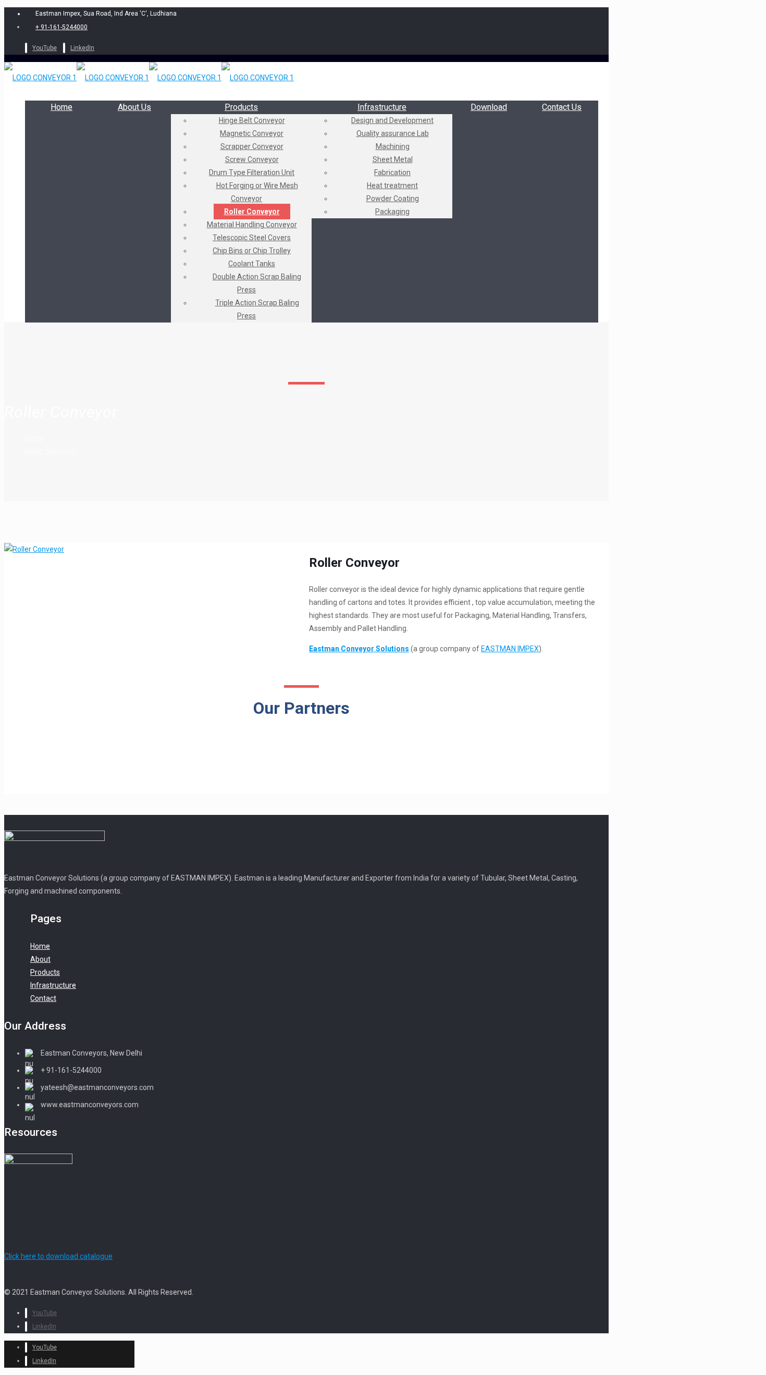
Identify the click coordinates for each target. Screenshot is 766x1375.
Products (45, 972)
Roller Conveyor (51, 451)
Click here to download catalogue (58, 1256)
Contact (43, 998)
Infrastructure (53, 985)
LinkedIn (82, 48)
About (40, 959)
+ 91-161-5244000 (61, 27)
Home (35, 437)
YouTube (44, 48)
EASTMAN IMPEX (510, 649)
